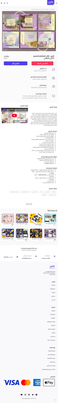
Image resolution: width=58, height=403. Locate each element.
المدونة (53, 292)
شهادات (53, 333)
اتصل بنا (53, 300)
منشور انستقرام (51, 329)
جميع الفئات (52, 289)
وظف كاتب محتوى (51, 366)
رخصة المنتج (52, 362)
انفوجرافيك (52, 314)
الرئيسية (53, 285)
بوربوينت (53, 311)
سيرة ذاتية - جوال (51, 340)
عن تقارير (53, 296)
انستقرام (53, 325)
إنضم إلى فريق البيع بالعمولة (48, 369)
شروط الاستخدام (51, 355)
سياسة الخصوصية (51, 358)
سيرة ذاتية (53, 336)
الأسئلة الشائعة (51, 351)
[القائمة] (56, 3)
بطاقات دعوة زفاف (51, 322)
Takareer (32, 398)
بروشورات (53, 318)
